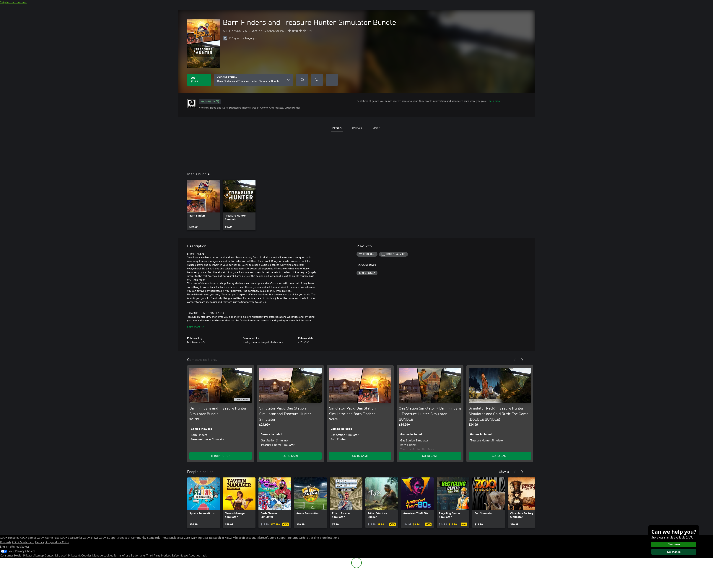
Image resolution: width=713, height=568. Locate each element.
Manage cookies (102, 555)
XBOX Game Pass (48, 537)
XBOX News (90, 537)
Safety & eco (180, 555)
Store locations (329, 537)
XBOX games (28, 537)
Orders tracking (309, 537)
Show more (193, 326)
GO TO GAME (290, 456)
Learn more (494, 101)
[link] (203, 205)
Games (39, 542)
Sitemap (38, 555)
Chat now (674, 544)
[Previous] (514, 359)
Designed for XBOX (57, 542)
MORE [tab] (376, 128)
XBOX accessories (71, 537)
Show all (504, 471)
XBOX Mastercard (23, 542)
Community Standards (145, 537)
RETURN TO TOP (220, 456)
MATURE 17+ (208, 101)
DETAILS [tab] (336, 128)
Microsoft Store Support (271, 537)
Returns (293, 537)
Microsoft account (244, 537)
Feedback (124, 537)
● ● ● (332, 80)
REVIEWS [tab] (356, 128)
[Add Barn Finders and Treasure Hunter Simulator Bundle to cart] (317, 80)
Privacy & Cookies (80, 555)
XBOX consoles (9, 537)
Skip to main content (13, 2)
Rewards (5, 542)
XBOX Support (108, 537)
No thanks (674, 552)
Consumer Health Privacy (16, 555)
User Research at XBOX (217, 537)
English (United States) (14, 546)
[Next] (522, 359)
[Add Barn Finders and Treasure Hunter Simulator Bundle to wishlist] (302, 80)
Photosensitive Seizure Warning (181, 537)
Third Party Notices (158, 555)
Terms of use (122, 555)
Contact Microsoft (56, 555)
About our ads (198, 555)
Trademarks (138, 555)
